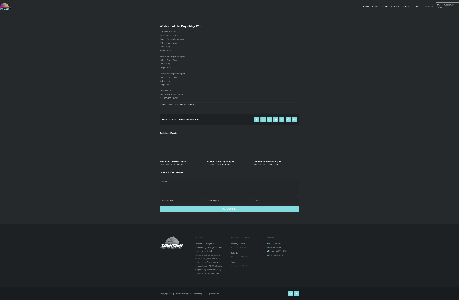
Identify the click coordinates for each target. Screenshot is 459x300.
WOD (181, 104)
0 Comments (190, 104)
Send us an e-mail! (276, 255)
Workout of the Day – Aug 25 (267, 161)
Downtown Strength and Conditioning (188, 294)
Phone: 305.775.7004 (278, 251)
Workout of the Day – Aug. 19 (220, 161)
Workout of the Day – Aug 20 (173, 161)
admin (164, 104)
